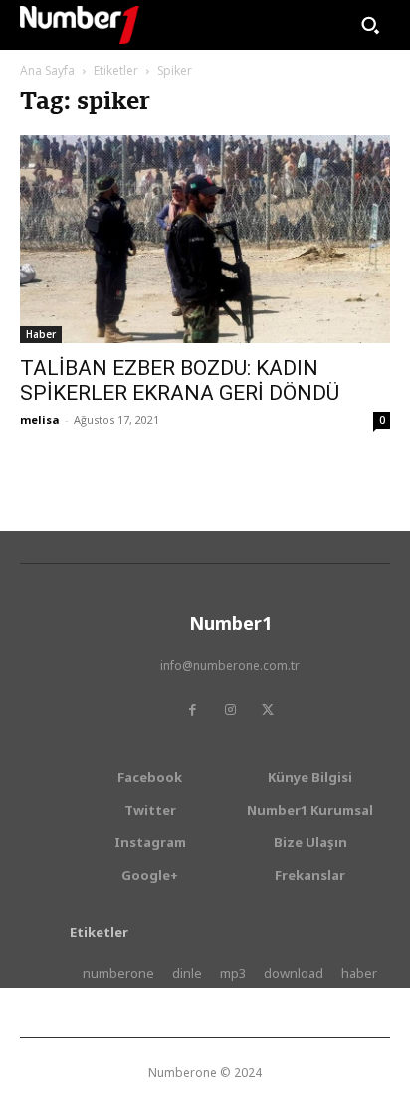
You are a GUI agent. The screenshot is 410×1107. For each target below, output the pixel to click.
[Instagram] (230, 710)
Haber (41, 334)
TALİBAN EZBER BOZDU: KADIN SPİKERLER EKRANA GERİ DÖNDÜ (179, 380)
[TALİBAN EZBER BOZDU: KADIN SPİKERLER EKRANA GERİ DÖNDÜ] (205, 239)
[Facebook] (192, 710)
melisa (40, 419)
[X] (268, 710)
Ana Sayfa (47, 70)
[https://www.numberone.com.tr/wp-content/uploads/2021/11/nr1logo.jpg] (79, 25)
